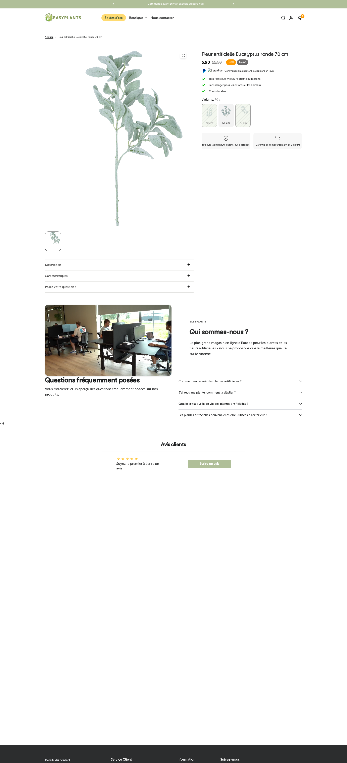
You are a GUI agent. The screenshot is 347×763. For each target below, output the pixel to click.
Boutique (136, 18)
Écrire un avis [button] (209, 463)
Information (186, 759)
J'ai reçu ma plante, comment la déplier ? (207, 392)
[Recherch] (283, 18)
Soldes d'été (114, 18)
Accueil (49, 37)
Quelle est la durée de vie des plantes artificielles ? (213, 404)
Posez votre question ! (60, 287)
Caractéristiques (56, 276)
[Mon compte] (291, 18)
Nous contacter (162, 18)
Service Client (121, 759)
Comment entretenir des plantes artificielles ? (210, 381)
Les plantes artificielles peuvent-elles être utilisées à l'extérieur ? (223, 415)
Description (53, 265)
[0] (298, 18)
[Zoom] (183, 55)
